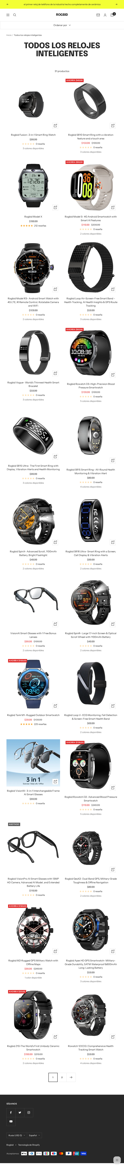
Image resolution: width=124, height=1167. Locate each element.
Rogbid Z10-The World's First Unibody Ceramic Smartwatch (33, 1048)
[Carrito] (112, 15)
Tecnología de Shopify (29, 1145)
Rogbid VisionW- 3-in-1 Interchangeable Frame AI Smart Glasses (33, 792)
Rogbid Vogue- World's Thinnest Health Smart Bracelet (33, 384)
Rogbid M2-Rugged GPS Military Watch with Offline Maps (33, 962)
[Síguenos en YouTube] (10, 1121)
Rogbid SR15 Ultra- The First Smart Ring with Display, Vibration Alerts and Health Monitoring (33, 467)
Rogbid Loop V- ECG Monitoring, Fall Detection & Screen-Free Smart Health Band (90, 717)
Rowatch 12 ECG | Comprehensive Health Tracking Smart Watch (91, 1048)
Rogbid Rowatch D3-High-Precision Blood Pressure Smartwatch (91, 385)
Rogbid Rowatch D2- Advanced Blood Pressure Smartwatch (91, 798)
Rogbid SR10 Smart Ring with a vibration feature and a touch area (90, 136)
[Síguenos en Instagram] (28, 1112)
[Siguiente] (71, 1077)
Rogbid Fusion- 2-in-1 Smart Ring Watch (33, 134)
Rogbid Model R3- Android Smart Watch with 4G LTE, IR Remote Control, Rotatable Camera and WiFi (33, 302)
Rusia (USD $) (15, 1135)
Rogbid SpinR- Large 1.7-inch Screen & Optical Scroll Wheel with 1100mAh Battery (90, 635)
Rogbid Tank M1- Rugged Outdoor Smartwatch (33, 715)
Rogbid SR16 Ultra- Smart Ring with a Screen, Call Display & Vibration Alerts (91, 553)
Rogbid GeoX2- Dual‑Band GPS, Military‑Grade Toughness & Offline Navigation (91, 880)
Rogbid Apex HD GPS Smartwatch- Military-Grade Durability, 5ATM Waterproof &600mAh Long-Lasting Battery (91, 964)
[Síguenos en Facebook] (10, 1112)
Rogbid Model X (33, 216)
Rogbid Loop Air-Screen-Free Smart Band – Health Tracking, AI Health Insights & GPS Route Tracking (90, 302)
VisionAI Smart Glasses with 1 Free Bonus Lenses (33, 635)
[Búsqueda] (14, 15)
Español (33, 1135)
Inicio (9, 35)
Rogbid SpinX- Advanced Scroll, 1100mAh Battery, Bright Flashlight (33, 553)
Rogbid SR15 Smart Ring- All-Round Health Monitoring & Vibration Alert (91, 471)
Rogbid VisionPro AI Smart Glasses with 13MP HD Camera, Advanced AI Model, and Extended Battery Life (33, 882)
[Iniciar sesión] (105, 15)
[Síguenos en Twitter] (19, 1112)
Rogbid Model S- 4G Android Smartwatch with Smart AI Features (91, 218)
